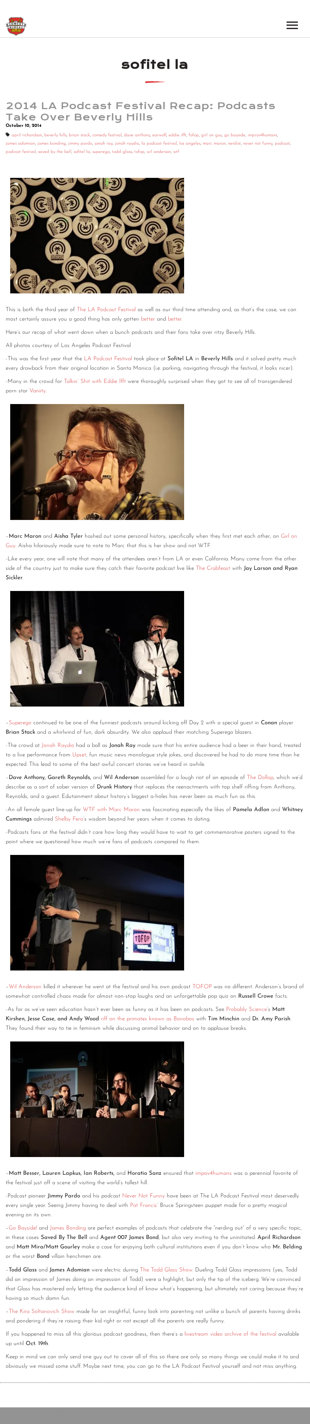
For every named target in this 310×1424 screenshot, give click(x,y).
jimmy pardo (80, 143)
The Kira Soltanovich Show (41, 1311)
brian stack (79, 135)
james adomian (20, 143)
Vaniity (37, 391)
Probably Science (246, 1009)
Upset (79, 755)
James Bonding (68, 1228)
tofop (139, 152)
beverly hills (55, 135)
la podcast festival (159, 143)
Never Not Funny (143, 1196)
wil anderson (159, 152)
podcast (282, 143)
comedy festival (107, 135)
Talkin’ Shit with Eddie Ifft (95, 381)
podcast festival (21, 152)
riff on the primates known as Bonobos (147, 1019)
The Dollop (260, 778)
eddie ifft (177, 135)
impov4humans (213, 1173)
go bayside (234, 135)
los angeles (189, 143)
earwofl (159, 135)
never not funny (258, 143)
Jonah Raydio (58, 745)
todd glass (122, 152)
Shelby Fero (69, 819)
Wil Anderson (25, 987)
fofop (194, 135)
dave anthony (137, 135)
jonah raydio (127, 143)
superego (101, 152)
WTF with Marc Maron (111, 810)
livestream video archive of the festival (230, 1334)
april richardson (27, 135)
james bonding (51, 143)
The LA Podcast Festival (106, 310)
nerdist (234, 143)
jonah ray (104, 143)
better (148, 319)
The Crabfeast (214, 568)
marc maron (214, 143)
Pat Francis (143, 1205)
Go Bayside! (23, 1228)
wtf (176, 152)
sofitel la (82, 152)
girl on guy (211, 135)
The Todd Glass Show (166, 1270)
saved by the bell (54, 152)
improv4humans (262, 135)
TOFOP (202, 987)
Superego (20, 723)
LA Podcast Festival (108, 359)
